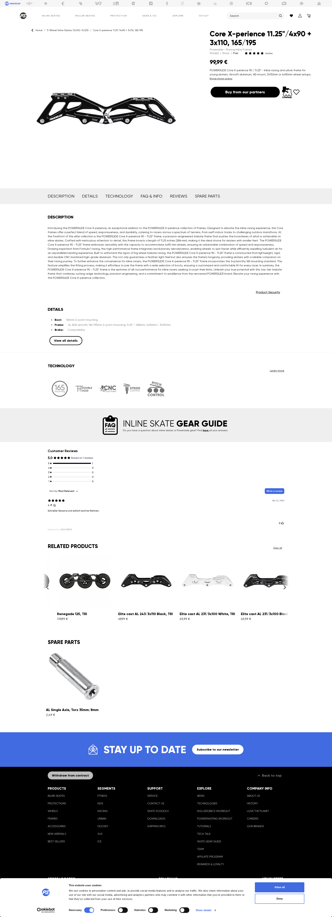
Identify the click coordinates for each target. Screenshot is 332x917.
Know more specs (221, 78)
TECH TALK (204, 833)
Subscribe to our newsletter (218, 749)
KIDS (100, 803)
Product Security (268, 292)
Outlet (204, 16)
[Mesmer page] (301, 3)
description (61, 196)
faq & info (151, 196)
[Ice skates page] (249, 3)
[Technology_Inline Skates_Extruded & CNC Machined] (108, 389)
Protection (118, 16)
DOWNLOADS (156, 818)
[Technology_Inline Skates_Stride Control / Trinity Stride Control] (132, 389)
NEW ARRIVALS (57, 833)
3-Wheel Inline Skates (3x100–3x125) (68, 30)
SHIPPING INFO (156, 826)
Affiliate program (210, 856)
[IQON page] (284, 3)
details (90, 196)
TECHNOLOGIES (207, 803)
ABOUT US (253, 795)
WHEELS (53, 811)
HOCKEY (103, 826)
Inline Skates (51, 16)
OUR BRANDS (255, 826)
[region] (102, 109)
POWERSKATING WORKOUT (214, 818)
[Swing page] (29, 3)
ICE (100, 841)
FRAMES (53, 818)
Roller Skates (85, 16)
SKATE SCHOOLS (158, 811)
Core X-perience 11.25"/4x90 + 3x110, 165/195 (118, 30)
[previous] (47, 587)
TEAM (200, 849)
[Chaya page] (63, 3)
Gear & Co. (149, 16)
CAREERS (253, 818)
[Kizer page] (151, 3)
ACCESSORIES (57, 826)
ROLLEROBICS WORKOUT (213, 811)
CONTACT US (155, 803)
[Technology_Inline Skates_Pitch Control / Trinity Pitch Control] (156, 389)
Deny (279, 898)
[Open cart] (308, 16)
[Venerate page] (215, 3)
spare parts (207, 196)
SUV (100, 833)
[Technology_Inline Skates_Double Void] (84, 389)
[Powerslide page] (13, 3)
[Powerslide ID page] (231, 3)
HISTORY (252, 803)
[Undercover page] (80, 3)
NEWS (201, 795)
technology (119, 196)
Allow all (279, 887)
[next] (285, 587)
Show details (203, 910)
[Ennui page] (133, 3)
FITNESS (102, 795)
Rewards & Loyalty (210, 864)
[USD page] (45, 3)
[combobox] (253, 15)
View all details (66, 341)
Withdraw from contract (70, 775)
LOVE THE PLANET (258, 811)
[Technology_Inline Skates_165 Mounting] (60, 389)
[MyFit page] (116, 3)
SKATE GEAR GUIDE (209, 841)
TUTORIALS (204, 826)
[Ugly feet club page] (182, 3)
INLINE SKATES (56, 795)
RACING (103, 811)
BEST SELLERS (56, 841)
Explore (178, 16)
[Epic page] (199, 3)
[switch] (123, 910)
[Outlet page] (319, 3)
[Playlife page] (167, 3)
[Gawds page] (266, 3)
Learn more (277, 370)
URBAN (102, 818)
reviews (178, 196)
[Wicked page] (98, 3)
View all (277, 547)
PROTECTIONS (57, 803)
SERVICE (152, 795)
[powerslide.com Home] (22, 15)
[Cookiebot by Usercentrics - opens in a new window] (46, 910)
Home (39, 30)
